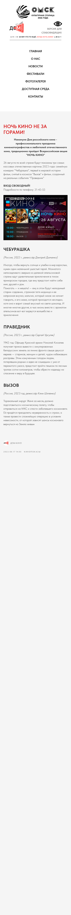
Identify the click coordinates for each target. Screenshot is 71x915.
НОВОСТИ (35, 66)
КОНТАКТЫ (35, 96)
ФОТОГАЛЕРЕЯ (35, 81)
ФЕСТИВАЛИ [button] (35, 74)
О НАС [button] (35, 58)
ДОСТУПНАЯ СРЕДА (35, 89)
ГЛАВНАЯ (35, 51)
